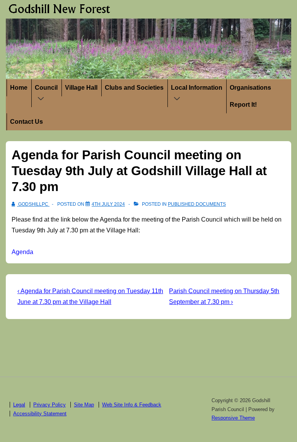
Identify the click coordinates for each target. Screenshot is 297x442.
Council (46, 87)
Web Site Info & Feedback (131, 405)
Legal (19, 405)
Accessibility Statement (40, 413)
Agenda (22, 252)
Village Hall (81, 87)
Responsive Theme (233, 418)
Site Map (84, 405)
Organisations (250, 87)
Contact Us (26, 121)
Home (18, 87)
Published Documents (197, 204)
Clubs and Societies (134, 87)
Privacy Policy (49, 405)
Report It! (243, 104)
